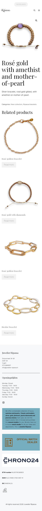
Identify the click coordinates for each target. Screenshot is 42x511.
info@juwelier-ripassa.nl (10, 367)
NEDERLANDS (21, 4)
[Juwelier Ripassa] (5, 10)
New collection (16, 104)
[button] (34, 10)
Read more (9, 164)
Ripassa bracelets (30, 104)
